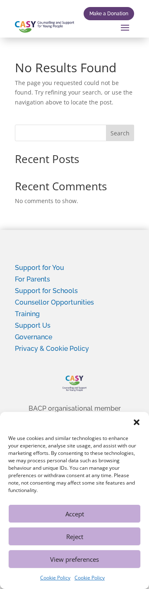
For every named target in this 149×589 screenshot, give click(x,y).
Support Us (32, 325)
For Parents (32, 279)
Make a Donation (108, 14)
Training (27, 314)
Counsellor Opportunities (54, 302)
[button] (136, 422)
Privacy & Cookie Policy (52, 348)
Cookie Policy (55, 577)
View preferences (74, 559)
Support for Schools (46, 291)
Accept (74, 514)
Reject (74, 536)
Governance (33, 337)
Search (120, 133)
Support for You (39, 268)
